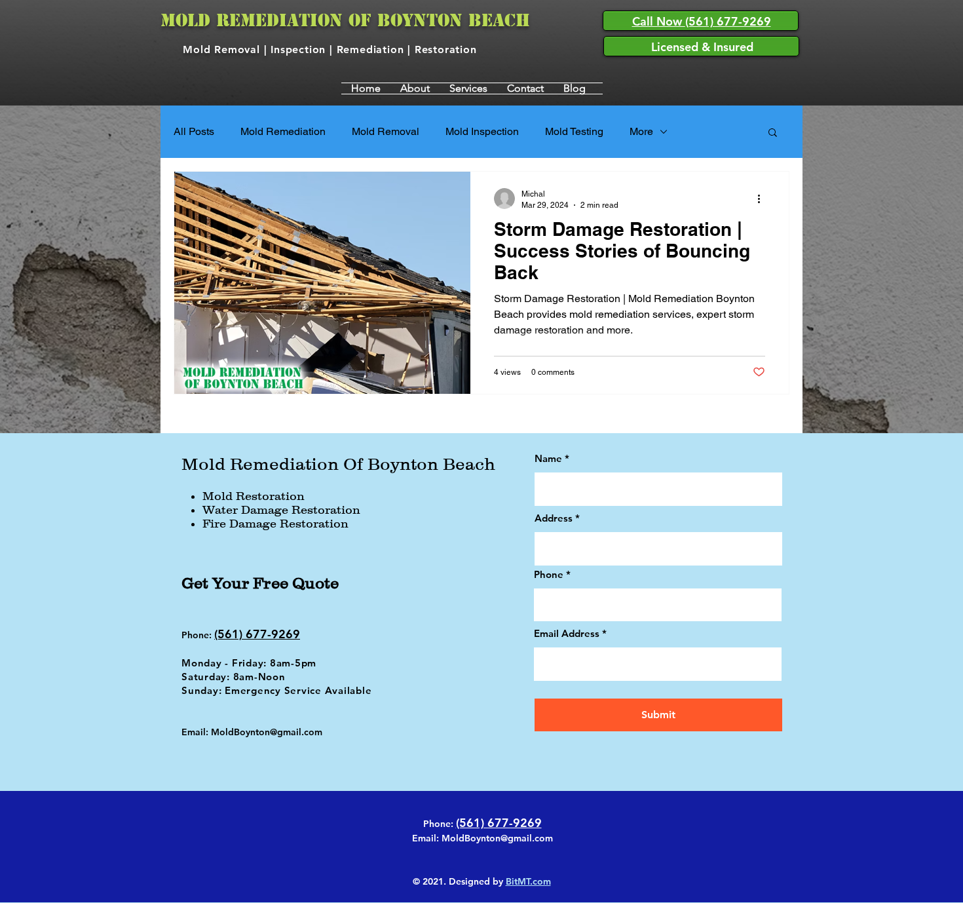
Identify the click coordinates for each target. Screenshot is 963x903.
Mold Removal (385, 131)
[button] (772, 133)
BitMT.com (528, 881)
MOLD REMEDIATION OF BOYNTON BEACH (345, 20)
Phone (548, 574)
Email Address (566, 633)
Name (548, 458)
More (641, 131)
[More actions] (763, 198)
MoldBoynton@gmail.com (497, 838)
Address (554, 518)
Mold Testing (574, 131)
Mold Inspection (482, 131)
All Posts (194, 131)
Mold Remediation (283, 131)
